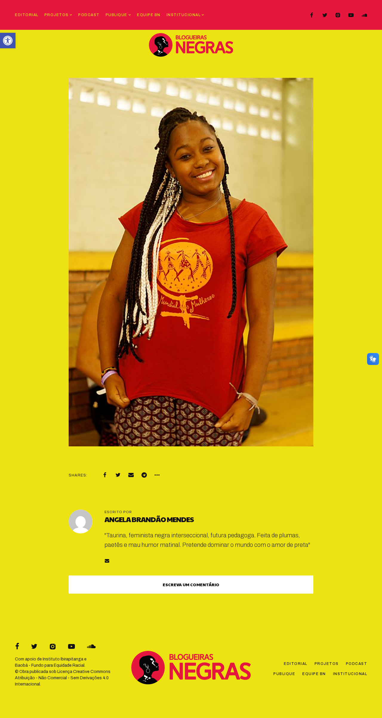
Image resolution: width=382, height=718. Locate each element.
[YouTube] (351, 15)
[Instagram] (338, 15)
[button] (8, 40)
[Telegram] (144, 475)
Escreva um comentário (191, 584)
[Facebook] (311, 15)
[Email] (131, 475)
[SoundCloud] (364, 15)
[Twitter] (324, 15)
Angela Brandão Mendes (149, 519)
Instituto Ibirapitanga (63, 659)
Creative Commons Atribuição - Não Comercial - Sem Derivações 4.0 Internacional (62, 677)
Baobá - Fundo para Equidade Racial (49, 665)
